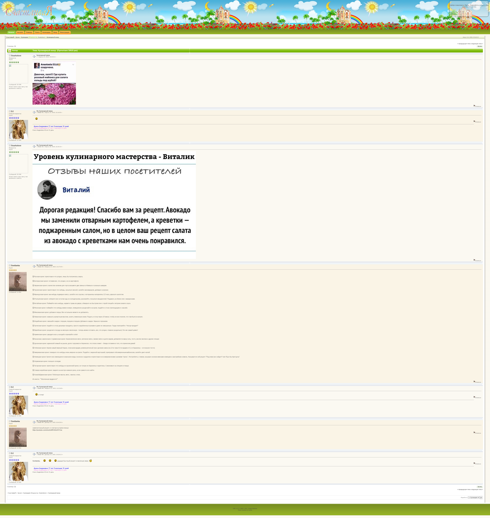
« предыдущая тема (463, 43)
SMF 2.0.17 (236, 508)
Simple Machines (252, 508)
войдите (482, 5)
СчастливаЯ (10, 37)
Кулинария (24, 37)
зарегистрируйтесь (469, 7)
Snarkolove (41, 37)
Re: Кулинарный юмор (45, 111)
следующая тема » (477, 43)
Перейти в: (464, 497)
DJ (12, 111)
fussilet (250, 510)
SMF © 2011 (243, 508)
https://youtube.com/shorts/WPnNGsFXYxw (47, 430)
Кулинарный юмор (53, 37)
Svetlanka (15, 265)
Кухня (18, 37)
